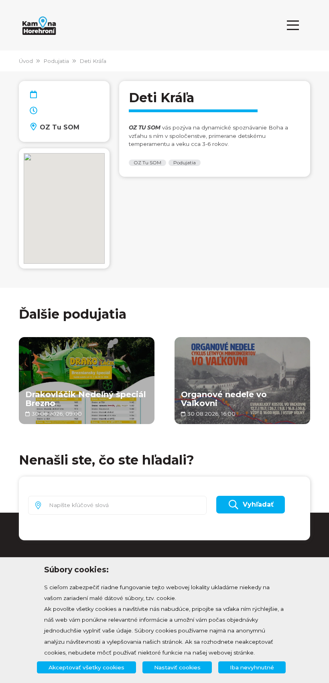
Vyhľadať (258, 504)
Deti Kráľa (92, 61)
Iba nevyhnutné (252, 667)
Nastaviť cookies (177, 667)
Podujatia (56, 61)
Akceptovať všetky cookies (86, 667)
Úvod (26, 61)
